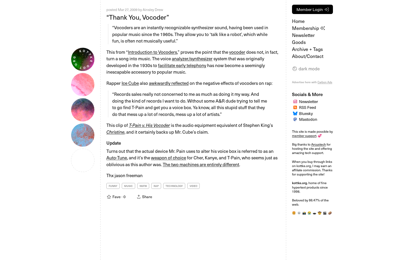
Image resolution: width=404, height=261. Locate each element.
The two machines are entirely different (201, 164)
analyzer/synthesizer (192, 58)
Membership (306, 28)
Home (298, 21)
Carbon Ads (324, 82)
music (128, 186)
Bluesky (306, 113)
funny (113, 186)
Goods (299, 42)
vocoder (237, 52)
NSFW (143, 186)
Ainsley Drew (153, 9)
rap (156, 186)
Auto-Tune (116, 157)
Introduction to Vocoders (152, 52)
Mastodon (308, 119)
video (193, 186)
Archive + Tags (307, 49)
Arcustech (318, 144)
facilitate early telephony (182, 65)
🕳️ (314, 213)
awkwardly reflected (169, 83)
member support (304, 135)
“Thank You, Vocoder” (137, 16)
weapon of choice (168, 157)
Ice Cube (130, 83)
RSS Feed (307, 107)
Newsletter (303, 35)
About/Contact (307, 56)
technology (174, 186)
